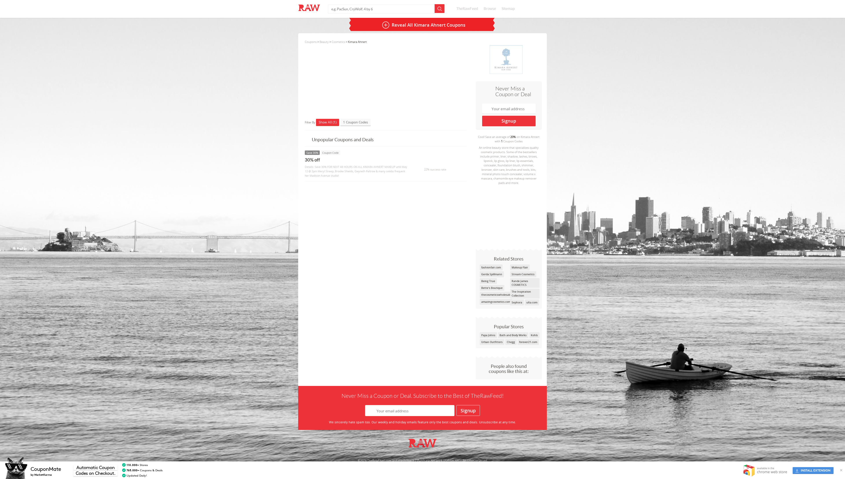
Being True (488, 281)
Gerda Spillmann (491, 274)
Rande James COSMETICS (520, 283)
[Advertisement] (509, 215)
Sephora (517, 302)
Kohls (534, 335)
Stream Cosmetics (523, 274)
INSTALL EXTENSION (815, 470)
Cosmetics (338, 42)
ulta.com (531, 302)
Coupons (311, 42)
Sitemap (508, 9)
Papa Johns (488, 335)
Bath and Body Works (513, 335)
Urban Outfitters (492, 342)
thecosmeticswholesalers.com (500, 295)
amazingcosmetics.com (496, 302)
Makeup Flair (520, 267)
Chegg (511, 342)
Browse (490, 9)
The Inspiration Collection (521, 293)
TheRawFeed (467, 9)
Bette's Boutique (492, 288)
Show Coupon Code (432, 162)
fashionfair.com (491, 267)
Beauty (324, 42)
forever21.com (528, 342)
